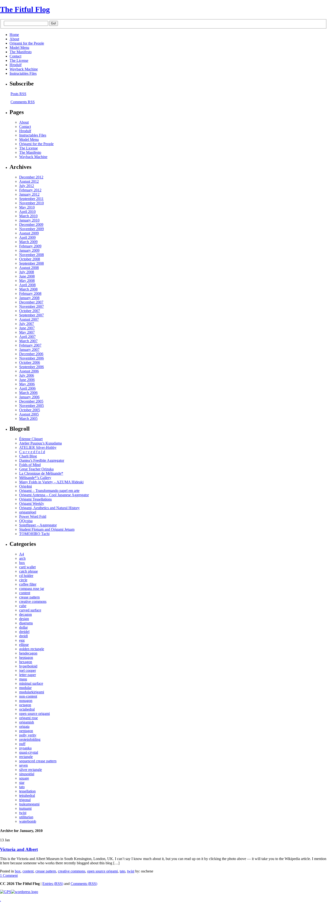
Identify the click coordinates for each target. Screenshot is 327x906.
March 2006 (28, 393)
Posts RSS (18, 94)
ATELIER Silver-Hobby (37, 447)
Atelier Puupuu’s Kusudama (40, 443)
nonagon (25, 701)
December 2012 (31, 177)
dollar (23, 627)
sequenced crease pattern (37, 761)
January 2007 (29, 350)
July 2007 (26, 324)
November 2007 (31, 306)
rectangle (26, 757)
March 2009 (28, 242)
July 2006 (26, 375)
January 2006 (29, 397)
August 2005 (29, 414)
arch (22, 558)
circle (23, 580)
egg (22, 640)
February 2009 (30, 246)
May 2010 (27, 207)
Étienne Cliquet (31, 439)
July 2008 (26, 272)
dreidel (24, 632)
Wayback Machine (24, 69)
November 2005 (31, 406)
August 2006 (29, 371)
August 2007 (29, 319)
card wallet (27, 567)
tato (22, 787)
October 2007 (29, 311)
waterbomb (27, 821)
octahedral (27, 709)
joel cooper (27, 670)
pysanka (25, 748)
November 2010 (31, 203)
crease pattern (29, 597)
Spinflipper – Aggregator (38, 525)
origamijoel (27, 512)
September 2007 (31, 315)
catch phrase (28, 571)
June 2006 (27, 380)
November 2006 (31, 358)
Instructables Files (23, 73)
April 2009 (27, 237)
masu (23, 679)
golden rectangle (31, 649)
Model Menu (19, 48)
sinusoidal (26, 774)
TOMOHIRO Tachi (34, 534)
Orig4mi (25, 486)
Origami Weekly (31, 503)
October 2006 (29, 362)
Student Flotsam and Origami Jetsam (46, 529)
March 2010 (28, 216)
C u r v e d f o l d (32, 452)
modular (25, 688)
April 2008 (27, 285)
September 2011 (31, 199)
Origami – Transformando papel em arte (49, 491)
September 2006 (31, 367)
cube (22, 606)
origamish (26, 722)
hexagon (25, 662)
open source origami (34, 714)
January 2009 (29, 250)
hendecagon (28, 653)
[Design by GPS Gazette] (5, 892)
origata (24, 726)
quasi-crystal (28, 752)
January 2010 (29, 220)
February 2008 (30, 293)
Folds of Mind (30, 465)
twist (22, 813)
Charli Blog (28, 456)
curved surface (30, 610)
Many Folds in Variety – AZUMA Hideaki (51, 482)
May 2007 (27, 332)
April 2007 (27, 337)
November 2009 (31, 229)
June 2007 (27, 328)
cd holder (26, 576)
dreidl (23, 636)
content (24, 593)
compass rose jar (31, 589)
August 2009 (29, 233)
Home (14, 35)
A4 (21, 554)
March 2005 (28, 418)
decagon (25, 614)
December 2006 (31, 354)
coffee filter (27, 584)
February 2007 (30, 345)
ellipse (24, 645)
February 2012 (30, 190)
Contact (15, 56)
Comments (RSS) (84, 884)
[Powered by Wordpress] (24, 892)
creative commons (32, 601)
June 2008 (27, 276)
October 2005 (29, 410)
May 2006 (27, 384)
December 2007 (31, 302)
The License (19, 60)
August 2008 (29, 268)
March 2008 (28, 289)
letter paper (27, 675)
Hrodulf (16, 65)
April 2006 (27, 388)
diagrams (26, 623)
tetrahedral (27, 795)
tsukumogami (29, 804)
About (14, 39)
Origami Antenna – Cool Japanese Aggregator (54, 495)
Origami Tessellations (35, 499)
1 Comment (9, 875)
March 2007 (28, 341)
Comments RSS (23, 102)
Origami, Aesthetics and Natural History (49, 508)
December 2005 (31, 401)
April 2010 (27, 212)
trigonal (25, 800)
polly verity (27, 735)
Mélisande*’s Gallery (35, 478)
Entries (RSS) (52, 884)
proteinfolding (29, 739)
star (21, 783)
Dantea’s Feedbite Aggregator (41, 460)
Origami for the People (27, 43)
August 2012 (29, 181)
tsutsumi (25, 808)
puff (22, 744)
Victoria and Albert (19, 849)
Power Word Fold (32, 516)
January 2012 (29, 194)
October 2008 (29, 259)
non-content (28, 696)
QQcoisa (26, 521)
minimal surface (31, 683)
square (24, 778)
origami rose (28, 718)
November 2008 (31, 255)
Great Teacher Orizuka (36, 469)
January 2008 (29, 298)
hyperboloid (28, 666)
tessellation (27, 791)
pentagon (26, 731)
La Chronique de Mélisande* (41, 473)
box (22, 563)
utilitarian (26, 817)
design (24, 619)
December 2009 (31, 224)
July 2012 (26, 186)
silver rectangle (30, 770)
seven (23, 765)
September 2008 (31, 263)
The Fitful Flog (25, 9)
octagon (25, 705)
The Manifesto (21, 52)
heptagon (26, 657)
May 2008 (27, 281)
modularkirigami (31, 692)
